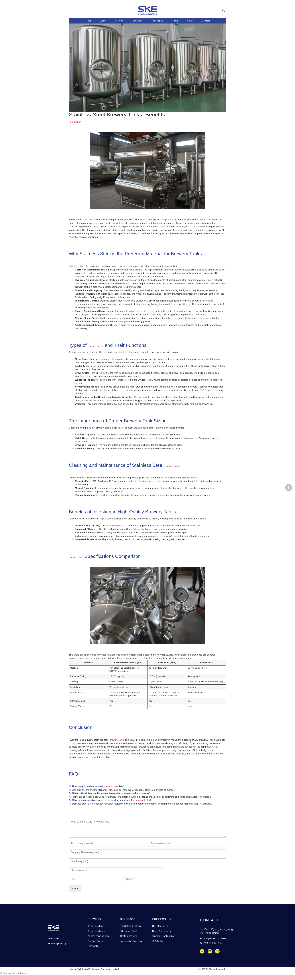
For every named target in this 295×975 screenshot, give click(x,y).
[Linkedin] (210, 951)
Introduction (75, 122)
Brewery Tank (76, 557)
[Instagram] (217, 951)
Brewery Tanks (96, 346)
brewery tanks (117, 739)
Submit (74, 888)
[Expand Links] (288, 487)
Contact (206, 20)
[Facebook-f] (202, 951)
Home (88, 20)
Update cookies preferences (15, 973)
